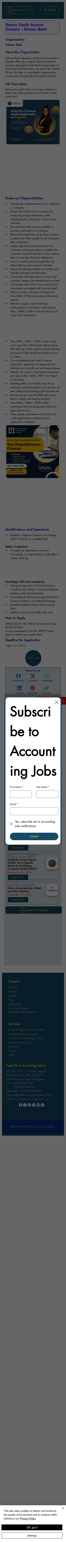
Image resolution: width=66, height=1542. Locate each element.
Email (14, 804)
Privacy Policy (28, 1518)
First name (16, 787)
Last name (42, 787)
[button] (57, 702)
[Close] (60, 1510)
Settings (32, 1535)
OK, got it (32, 1527)
